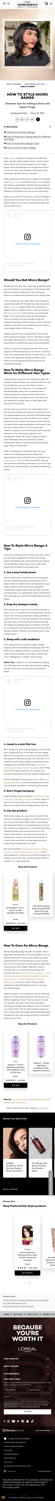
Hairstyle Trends (27, 87)
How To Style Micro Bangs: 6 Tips (23, 143)
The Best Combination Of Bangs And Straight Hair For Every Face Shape (26, 1300)
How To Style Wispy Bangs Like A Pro (14, 1303)
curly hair (15, 307)
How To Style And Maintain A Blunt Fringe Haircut (18, 1306)
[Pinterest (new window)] (22, 1421)
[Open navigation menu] (51, 3)
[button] (2, 936)
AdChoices (35, 1484)
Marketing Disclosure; (11, 1404)
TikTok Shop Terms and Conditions (15, 1442)
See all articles (10, 1189)
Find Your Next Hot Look (35, 84)
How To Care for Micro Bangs (21, 147)
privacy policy (13, 1487)
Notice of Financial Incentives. (30, 1406)
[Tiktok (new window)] (32, 1421)
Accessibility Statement (11, 1454)
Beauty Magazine (14, 84)
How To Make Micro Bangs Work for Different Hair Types (27, 137)
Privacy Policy (8, 1450)
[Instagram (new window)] (8, 1421)
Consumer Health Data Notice (13, 1446)
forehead (12, 613)
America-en (11, 1471)
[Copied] (27, 119)
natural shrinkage (14, 313)
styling (39, 182)
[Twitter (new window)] (18, 1421)
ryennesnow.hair (42, 1108)
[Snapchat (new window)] (27, 1421)
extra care (14, 182)
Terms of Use (8, 1462)
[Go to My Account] (4, 3)
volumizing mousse (14, 460)
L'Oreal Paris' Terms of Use (12, 1403)
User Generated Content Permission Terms (17, 1466)
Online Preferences (10, 1458)
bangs (12, 158)
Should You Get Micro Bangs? (21, 132)
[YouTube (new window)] (13, 1421)
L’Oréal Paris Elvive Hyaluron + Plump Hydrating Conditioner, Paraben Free (26, 979)
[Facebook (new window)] (4, 1421)
